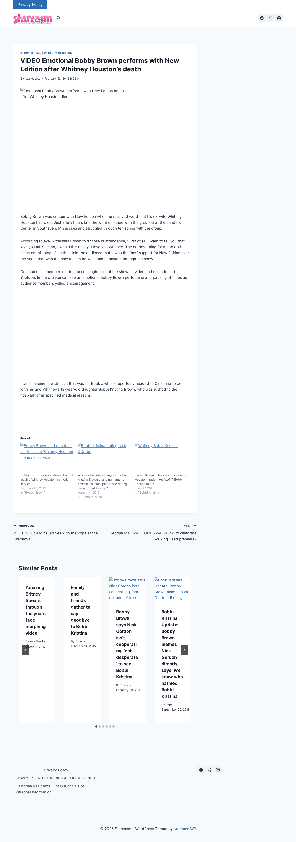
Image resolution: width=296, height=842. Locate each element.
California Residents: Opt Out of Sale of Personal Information (50, 789)
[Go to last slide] (25, 650)
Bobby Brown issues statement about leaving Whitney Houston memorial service (46, 479)
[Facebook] (262, 18)
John (78, 641)
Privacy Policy (30, 4)
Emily (124, 685)
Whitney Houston (58, 53)
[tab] (96, 726)
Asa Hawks (32, 78)
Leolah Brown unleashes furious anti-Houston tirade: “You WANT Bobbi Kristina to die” (161, 479)
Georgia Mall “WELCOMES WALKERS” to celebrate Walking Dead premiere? (152, 532)
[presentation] (127, 589)
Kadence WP (185, 829)
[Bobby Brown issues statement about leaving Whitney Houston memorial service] (46, 458)
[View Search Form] (58, 18)
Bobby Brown (31, 53)
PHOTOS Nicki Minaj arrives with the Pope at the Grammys (55, 532)
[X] (270, 18)
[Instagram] (279, 18)
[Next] (184, 650)
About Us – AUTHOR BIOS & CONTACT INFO (56, 778)
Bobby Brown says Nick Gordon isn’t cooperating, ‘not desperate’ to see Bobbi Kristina (127, 644)
